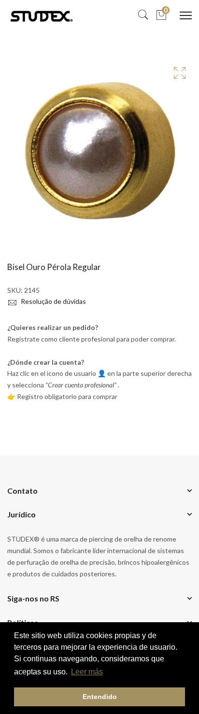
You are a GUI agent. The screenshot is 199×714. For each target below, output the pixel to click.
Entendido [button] (100, 696)
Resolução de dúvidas (52, 301)
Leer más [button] (87, 672)
